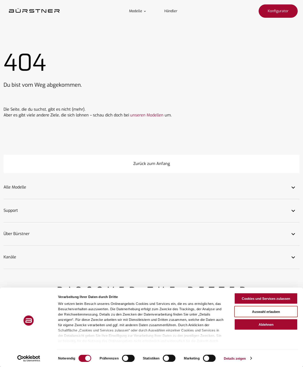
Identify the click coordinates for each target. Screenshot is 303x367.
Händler (170, 11)
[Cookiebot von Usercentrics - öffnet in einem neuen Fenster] (28, 358)
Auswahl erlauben (266, 311)
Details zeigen (235, 358)
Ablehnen (266, 324)
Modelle (135, 11)
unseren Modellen (146, 115)
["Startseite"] (34, 11)
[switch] (128, 358)
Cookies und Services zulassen (266, 298)
